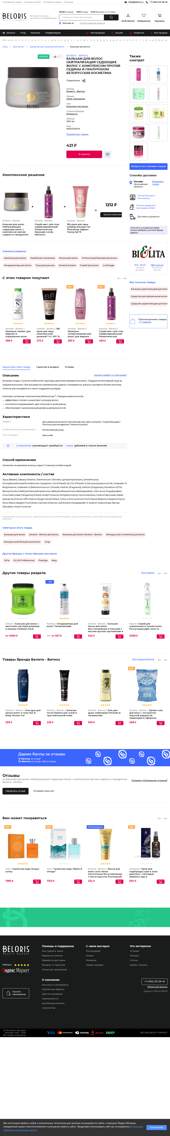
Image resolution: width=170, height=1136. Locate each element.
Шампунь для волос (15, 258)
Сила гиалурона (75, 99)
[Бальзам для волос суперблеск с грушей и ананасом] (158, 113)
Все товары (147, 573)
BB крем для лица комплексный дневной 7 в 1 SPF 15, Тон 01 (48, 334)
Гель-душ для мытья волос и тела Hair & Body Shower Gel (23, 713)
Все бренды (4, 40)
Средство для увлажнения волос (47, 47)
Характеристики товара (16, 367)
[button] (84, 154)
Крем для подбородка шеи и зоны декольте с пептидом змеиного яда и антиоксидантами (143, 874)
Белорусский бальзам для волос (22, 542)
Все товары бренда (143, 659)
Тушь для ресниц (45, 265)
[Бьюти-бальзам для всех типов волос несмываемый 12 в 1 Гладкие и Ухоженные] (138, 74)
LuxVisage (108, 265)
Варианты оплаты (52, 956)
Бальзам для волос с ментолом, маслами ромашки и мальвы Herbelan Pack (22, 626)
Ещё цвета (59, 309)
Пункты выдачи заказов (92, 23)
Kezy (54, 560)
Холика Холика (67, 265)
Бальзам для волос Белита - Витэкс (82, 535)
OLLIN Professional (24, 560)
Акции (119, 33)
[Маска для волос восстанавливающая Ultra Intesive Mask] (138, 94)
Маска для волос (68, 258)
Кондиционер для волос (18, 265)
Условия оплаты (32, 2)
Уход (23, 33)
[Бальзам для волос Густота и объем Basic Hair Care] (138, 132)
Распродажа (97, 33)
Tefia (6, 560)
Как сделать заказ (52, 951)
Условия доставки (11, 2)
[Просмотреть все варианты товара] (37, 636)
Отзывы (134, 951)
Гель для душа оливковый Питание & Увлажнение (104, 713)
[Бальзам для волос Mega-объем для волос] (138, 152)
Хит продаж (161, 33)
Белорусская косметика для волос (125, 535)
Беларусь (72, 114)
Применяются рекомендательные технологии (53, 1003)
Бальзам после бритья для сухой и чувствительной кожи (62, 713)
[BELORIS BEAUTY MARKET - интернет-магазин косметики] (14, 17)
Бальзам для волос (80, 47)
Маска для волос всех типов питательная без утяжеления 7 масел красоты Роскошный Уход (105, 874)
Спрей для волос (89, 265)
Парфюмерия (53, 33)
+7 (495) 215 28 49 (154, 981)
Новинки (139, 33)
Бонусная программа (54, 970)
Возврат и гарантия (53, 965)
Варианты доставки (53, 960)
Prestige (43, 560)
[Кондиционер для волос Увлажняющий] (158, 74)
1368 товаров (157, 265)
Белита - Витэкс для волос (44, 535)
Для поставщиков (52, 994)
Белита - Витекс (75, 91)
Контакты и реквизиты (55, 985)
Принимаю (156, 1127)
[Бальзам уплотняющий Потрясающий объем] (158, 94)
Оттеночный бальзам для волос (99, 258)
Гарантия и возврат (47, 367)
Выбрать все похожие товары (148, 166)
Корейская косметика (42, 258)
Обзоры (134, 956)
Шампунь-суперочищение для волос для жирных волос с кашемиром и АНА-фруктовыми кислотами (80, 336)
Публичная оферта (53, 989)
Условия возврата (52, 2)
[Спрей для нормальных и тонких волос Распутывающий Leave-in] (158, 132)
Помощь (68, 2)
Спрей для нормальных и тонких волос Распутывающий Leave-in (145, 626)
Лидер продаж (94, 965)
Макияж (35, 33)
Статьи (134, 960)
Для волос (18, 47)
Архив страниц (138, 965)
